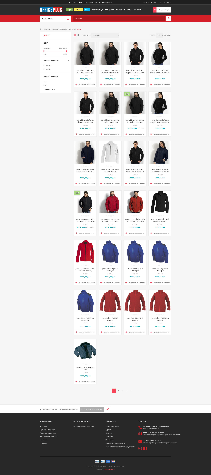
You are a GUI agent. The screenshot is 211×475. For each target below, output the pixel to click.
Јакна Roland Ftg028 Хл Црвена (135, 319)
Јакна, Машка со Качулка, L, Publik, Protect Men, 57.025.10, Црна (110, 122)
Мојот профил (151, 2)
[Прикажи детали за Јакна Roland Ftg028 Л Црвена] (110, 301)
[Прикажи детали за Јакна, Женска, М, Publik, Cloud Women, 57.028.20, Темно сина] (160, 152)
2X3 (45, 81)
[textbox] (119, 18)
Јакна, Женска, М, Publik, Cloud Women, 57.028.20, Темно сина (160, 171)
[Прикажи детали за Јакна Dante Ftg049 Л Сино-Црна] (110, 251)
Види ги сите (49, 89)
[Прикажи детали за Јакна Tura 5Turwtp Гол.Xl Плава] (85, 350)
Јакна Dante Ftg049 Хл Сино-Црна (160, 270)
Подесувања (166, 2)
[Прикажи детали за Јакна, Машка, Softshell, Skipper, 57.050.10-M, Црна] (85, 103)
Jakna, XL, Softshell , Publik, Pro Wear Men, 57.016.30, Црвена (135, 221)
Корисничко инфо (112, 426)
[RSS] (169, 409)
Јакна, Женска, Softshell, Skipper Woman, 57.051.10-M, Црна (160, 72)
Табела (75, 35)
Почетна (41, 29)
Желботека (110, 440)
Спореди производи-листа (115, 443)
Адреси (108, 430)
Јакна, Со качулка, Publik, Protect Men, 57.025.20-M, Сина (85, 221)
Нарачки (109, 433)
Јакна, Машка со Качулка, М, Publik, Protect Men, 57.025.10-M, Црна (135, 122)
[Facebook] (163, 409)
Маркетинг (44, 440)
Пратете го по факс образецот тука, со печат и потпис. (162, 435)
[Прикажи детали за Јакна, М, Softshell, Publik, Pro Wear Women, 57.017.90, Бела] (110, 152)
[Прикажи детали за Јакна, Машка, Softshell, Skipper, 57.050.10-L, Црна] (135, 53)
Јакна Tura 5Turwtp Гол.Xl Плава (85, 368)
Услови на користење (48, 433)
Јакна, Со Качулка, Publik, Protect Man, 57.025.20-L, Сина (85, 171)
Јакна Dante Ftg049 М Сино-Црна (135, 270)
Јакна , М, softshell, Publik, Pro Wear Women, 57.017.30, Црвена (85, 271)
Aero (45, 85)
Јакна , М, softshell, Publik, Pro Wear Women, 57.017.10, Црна (159, 221)
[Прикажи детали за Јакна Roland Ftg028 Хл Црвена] (135, 301)
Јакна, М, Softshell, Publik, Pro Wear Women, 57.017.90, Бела (110, 171)
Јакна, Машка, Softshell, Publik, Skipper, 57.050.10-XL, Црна (135, 171)
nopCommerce (110, 469)
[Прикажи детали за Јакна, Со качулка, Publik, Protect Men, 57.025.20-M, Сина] (85, 202)
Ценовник (43, 426)
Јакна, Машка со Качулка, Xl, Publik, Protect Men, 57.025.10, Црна (85, 72)
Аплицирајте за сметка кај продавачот (120, 447)
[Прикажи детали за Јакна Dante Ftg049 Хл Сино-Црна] (160, 251)
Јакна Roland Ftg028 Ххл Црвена (160, 319)
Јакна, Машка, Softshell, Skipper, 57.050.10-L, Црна (135, 71)
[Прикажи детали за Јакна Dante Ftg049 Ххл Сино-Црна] (85, 301)
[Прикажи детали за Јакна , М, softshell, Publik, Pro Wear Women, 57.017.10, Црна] (160, 202)
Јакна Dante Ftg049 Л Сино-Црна (110, 270)
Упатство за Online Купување (84, 426)
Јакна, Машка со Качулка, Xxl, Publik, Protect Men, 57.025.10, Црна (110, 72)
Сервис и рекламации (47, 430)
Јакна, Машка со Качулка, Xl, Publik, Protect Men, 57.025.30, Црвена (110, 221)
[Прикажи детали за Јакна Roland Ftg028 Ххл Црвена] (160, 301)
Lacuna (48, 65)
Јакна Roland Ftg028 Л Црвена (110, 319)
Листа (78, 35)
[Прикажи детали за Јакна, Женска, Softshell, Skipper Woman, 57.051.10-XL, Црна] (160, 103)
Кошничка (109, 436)
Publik (48, 69)
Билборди (43, 443)
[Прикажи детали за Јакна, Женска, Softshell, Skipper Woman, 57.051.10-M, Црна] (160, 53)
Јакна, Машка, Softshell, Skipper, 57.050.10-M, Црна (85, 122)
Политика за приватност (49, 436)
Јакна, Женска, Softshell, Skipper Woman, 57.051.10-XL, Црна (160, 122)
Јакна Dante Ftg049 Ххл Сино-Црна (85, 319)
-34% (127, 94)
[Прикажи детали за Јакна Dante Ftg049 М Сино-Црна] (135, 251)
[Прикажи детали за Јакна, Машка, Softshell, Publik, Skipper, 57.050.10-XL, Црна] (135, 152)
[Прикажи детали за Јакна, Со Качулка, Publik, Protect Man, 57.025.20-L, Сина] (85, 152)
